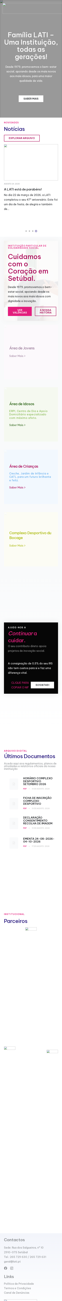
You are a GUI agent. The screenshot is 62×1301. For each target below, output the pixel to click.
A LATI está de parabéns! (23, 189)
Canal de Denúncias (16, 1292)
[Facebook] (5, 1268)
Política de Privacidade (19, 1283)
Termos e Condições (17, 1288)
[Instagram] (11, 1268)
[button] (26, 231)
